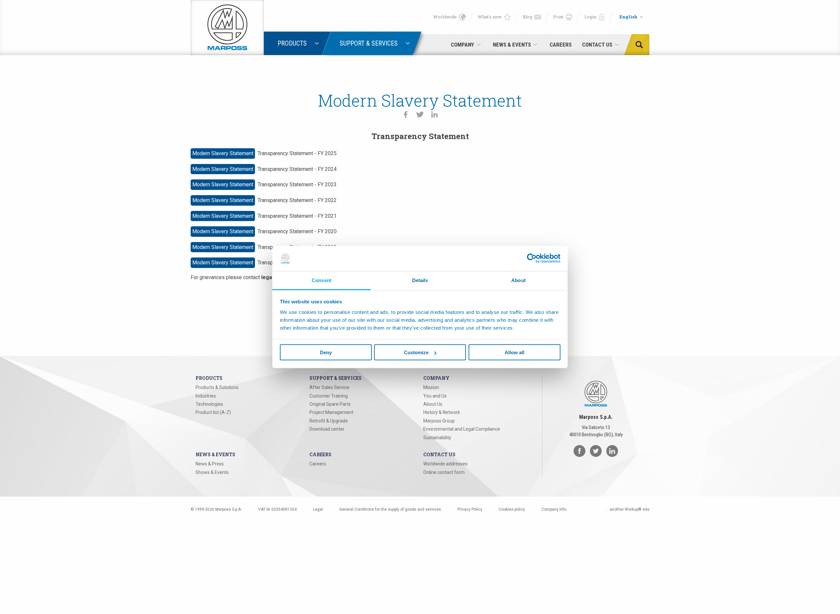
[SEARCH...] (641, 44)
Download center (327, 429)
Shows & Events (212, 472)
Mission (431, 387)
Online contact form (444, 472)
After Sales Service (329, 387)
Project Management (331, 412)
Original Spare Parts (330, 404)
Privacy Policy (469, 509)
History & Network (441, 412)
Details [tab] (420, 280)
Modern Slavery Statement (222, 153)
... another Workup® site (627, 509)
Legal (318, 509)
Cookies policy (512, 509)
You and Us (435, 396)
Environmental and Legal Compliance (461, 429)
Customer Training (328, 396)
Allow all (514, 352)
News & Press (210, 463)
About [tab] (518, 280)
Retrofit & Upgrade (328, 420)
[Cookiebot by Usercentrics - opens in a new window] (531, 258)
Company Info (553, 509)
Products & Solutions (217, 387)
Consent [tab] (321, 280)
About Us (432, 404)
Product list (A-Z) (213, 412)
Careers (317, 463)
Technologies (209, 404)
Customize (416, 352)
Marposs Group (439, 420)
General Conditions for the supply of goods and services (390, 509)
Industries (206, 396)
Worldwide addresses (445, 463)
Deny (326, 352)
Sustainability (437, 437)
